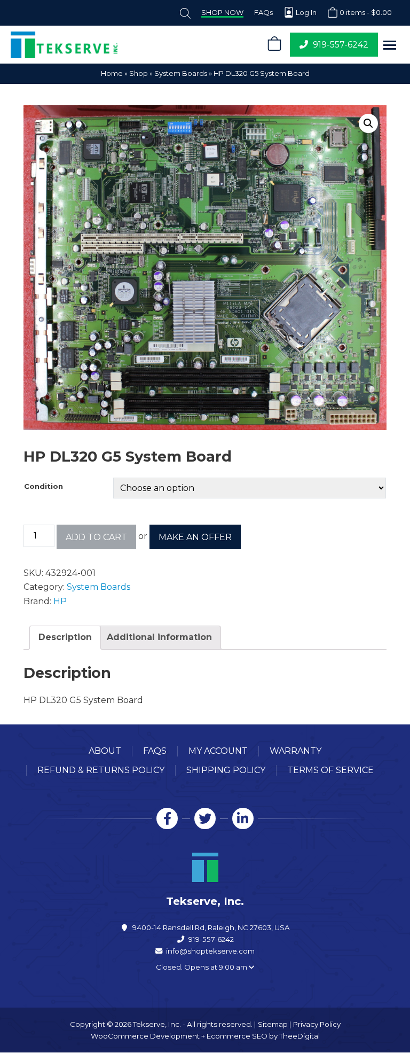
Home (112, 73)
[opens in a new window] (167, 818)
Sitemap (273, 1024)
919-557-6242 (211, 939)
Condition (43, 486)
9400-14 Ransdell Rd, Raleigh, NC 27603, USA (211, 927)
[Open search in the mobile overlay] (185, 12)
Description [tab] (65, 637)
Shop (138, 73)
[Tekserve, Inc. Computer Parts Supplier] (131, 45)
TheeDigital (299, 1036)
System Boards (180, 73)
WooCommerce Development (145, 1036)
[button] (389, 45)
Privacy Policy (317, 1024)
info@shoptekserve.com (210, 951)
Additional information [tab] (159, 637)
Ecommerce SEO (237, 1036)
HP (60, 601)
